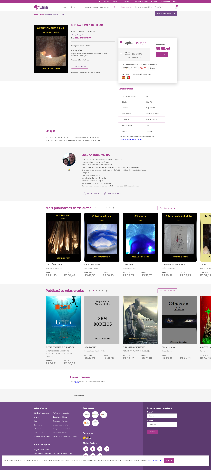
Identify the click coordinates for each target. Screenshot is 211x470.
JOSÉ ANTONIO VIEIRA (54, 268)
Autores (36, 417)
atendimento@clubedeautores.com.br (131, 139)
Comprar (161, 54)
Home (36, 14)
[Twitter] (85, 449)
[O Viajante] (140, 237)
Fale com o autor (114, 193)
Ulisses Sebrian (167, 351)
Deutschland (124, 1)
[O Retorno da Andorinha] (179, 237)
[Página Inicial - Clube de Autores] (41, 7)
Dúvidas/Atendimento (41, 413)
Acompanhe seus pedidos (161, 1)
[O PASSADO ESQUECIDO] (140, 320)
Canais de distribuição (60, 433)
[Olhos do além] (179, 320)
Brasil (98, 1)
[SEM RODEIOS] (101, 320)
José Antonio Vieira (91, 268)
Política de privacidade (61, 413)
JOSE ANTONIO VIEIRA (82, 38)
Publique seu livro (141, 1)
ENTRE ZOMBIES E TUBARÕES (60, 347)
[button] (96, 208)
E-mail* (150, 421)
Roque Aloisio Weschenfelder (94, 351)
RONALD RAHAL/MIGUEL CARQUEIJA (136, 351)
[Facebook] (92, 449)
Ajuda (175, 1)
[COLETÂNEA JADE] (63, 237)
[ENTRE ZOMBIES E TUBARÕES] (63, 320)
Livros (42, 14)
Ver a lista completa (167, 208)
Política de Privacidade (155, 460)
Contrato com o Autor (41, 437)
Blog (35, 421)
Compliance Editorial (60, 417)
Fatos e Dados (39, 429)
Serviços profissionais (60, 421)
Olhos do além (169, 347)
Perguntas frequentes (41, 449)
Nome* (150, 412)
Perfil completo (93, 193)
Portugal (106, 1)
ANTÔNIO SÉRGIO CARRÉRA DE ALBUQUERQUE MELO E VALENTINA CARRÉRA (59, 353)
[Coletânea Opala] (101, 237)
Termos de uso (39, 433)
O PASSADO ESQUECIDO (134, 347)
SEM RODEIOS (90, 347)
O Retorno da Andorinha (173, 264)
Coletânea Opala (92, 264)
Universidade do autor (61, 425)
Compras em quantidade (143, 7)
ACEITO (169, 460)
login (77, 382)
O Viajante (128, 264)
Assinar (152, 432)
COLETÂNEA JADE (54, 264)
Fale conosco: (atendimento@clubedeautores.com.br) (53, 453)
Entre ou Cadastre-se (162, 7)
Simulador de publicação (65, 437)
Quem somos (38, 425)
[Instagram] (99, 449)
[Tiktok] (106, 449)
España (114, 1)
